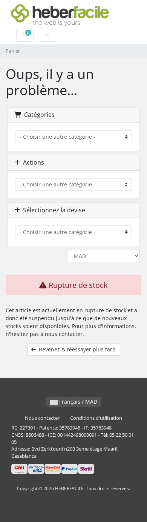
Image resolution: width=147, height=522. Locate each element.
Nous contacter (42, 418)
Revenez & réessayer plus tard (76, 349)
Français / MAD (77, 401)
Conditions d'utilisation (96, 418)
